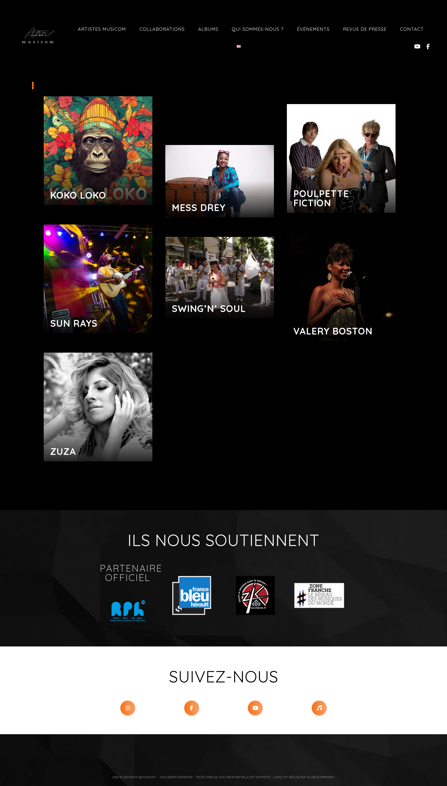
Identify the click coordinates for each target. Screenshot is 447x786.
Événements (313, 29)
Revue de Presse (364, 29)
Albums (208, 29)
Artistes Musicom (102, 29)
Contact (412, 29)
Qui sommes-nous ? (258, 29)
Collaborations (162, 29)
